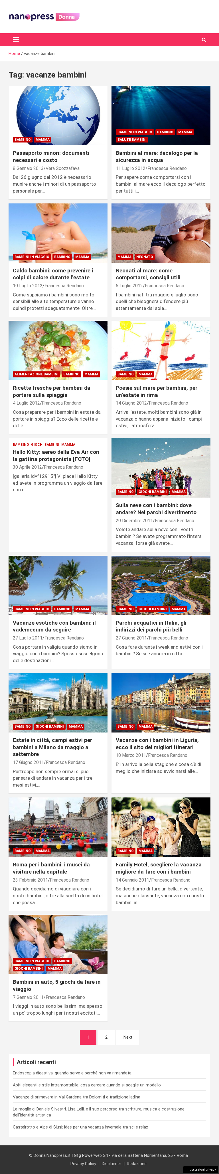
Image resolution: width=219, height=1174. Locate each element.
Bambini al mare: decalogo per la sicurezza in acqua (157, 156)
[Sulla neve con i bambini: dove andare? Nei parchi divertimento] (161, 468)
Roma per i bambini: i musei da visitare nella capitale (51, 868)
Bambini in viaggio (134, 132)
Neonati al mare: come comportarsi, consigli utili (148, 274)
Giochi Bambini (45, 445)
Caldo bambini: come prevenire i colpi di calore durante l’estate (53, 274)
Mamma (43, 140)
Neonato (144, 257)
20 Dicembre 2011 (134, 520)
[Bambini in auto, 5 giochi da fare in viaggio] (58, 945)
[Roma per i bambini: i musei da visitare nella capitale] (58, 827)
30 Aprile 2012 (27, 467)
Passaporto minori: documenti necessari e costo (51, 156)
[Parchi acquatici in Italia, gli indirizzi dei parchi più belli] (161, 585)
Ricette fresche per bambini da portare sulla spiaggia (51, 391)
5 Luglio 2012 (129, 285)
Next (127, 1037)
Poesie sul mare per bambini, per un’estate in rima (156, 391)
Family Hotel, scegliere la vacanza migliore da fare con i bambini (159, 868)
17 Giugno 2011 (28, 762)
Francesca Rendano (167, 168)
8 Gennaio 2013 (28, 168)
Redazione (137, 1163)
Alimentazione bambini (36, 374)
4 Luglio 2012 (26, 403)
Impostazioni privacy (201, 1169)
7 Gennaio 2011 (28, 997)
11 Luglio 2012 (130, 168)
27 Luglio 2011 (27, 638)
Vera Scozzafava (63, 168)
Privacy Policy (83, 1163)
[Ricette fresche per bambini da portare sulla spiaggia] (58, 350)
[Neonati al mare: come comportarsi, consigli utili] (161, 233)
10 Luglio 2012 (27, 285)
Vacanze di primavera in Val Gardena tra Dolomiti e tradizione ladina (76, 1097)
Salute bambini (132, 140)
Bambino (23, 140)
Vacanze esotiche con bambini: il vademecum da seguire (54, 626)
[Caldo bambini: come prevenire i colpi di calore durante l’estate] (58, 233)
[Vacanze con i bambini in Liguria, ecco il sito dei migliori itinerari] (161, 702)
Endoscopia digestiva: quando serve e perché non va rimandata (72, 1073)
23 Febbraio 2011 (30, 880)
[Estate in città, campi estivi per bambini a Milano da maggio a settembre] (58, 702)
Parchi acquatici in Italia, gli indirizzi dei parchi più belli (151, 626)
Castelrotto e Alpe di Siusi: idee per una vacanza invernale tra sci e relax (80, 1127)
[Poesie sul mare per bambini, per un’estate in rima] (161, 350)
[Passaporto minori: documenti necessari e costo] (58, 116)
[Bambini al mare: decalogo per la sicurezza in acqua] (161, 116)
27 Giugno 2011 (131, 638)
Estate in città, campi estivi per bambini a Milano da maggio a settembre (52, 747)
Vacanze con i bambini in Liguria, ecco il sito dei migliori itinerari (157, 744)
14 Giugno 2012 (131, 403)
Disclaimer (111, 1163)
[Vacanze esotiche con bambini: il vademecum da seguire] (58, 585)
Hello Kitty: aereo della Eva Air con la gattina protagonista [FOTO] (56, 455)
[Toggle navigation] (16, 39)
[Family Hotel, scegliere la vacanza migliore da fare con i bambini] (161, 827)
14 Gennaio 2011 (132, 880)
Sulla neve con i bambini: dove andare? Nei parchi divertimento (156, 509)
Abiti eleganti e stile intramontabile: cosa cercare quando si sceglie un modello (87, 1085)
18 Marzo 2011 (131, 755)
